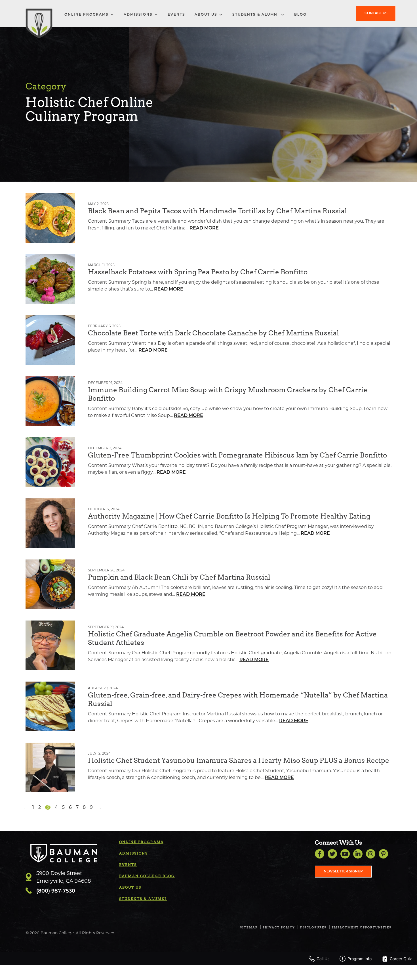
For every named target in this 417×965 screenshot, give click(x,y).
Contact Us (376, 13)
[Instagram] (370, 854)
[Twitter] (332, 854)
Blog (300, 14)
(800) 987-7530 (55, 891)
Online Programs (86, 14)
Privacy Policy (279, 927)
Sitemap (249, 927)
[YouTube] (345, 854)
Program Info (360, 958)
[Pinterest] (383, 854)
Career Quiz (401, 958)
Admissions (138, 14)
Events (176, 14)
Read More (204, 228)
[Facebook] (319, 854)
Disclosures (313, 927)
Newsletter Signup (343, 871)
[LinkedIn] (358, 854)
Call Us (323, 958)
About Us (206, 14)
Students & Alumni (255, 14)
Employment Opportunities (361, 927)
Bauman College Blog (147, 876)
